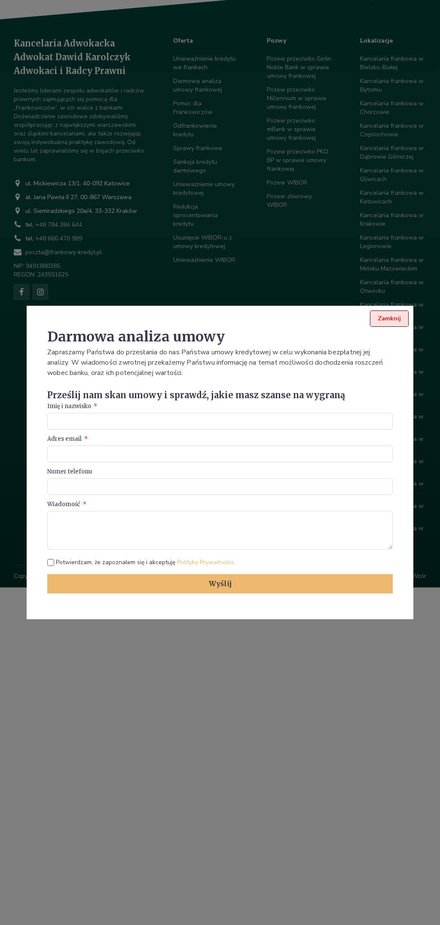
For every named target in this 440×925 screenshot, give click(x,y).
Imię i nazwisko (69, 406)
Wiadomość (63, 504)
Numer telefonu (69, 471)
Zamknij (389, 318)
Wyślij (220, 583)
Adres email (64, 439)
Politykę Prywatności (205, 562)
